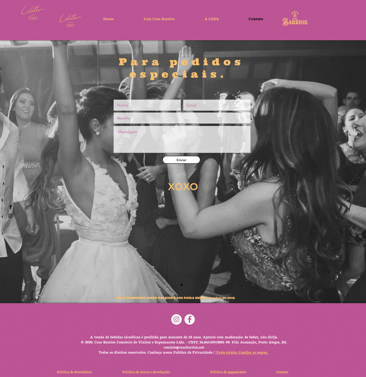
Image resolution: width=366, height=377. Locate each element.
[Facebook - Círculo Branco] (189, 319)
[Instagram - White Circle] (176, 319)
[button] (32, 12)
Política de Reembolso (75, 371)
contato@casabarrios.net (184, 347)
